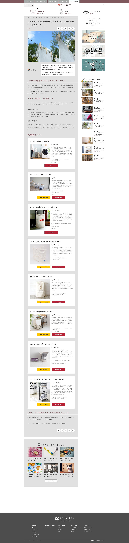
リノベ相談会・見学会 (75, 527)
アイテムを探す (61, 527)
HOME (30, 1)
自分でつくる (87, 529)
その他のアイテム (88, 531)
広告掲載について (35, 534)
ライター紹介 (34, 532)
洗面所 (29, 28)
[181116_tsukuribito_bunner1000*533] (93, 36)
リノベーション (42, 1)
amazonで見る (44, 197)
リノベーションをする (50, 525)
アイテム (75, 1)
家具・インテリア (39, 17)
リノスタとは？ (35, 529)
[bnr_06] (93, 51)
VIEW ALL (51, 480)
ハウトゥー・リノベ (49, 527)
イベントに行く (74, 525)
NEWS (33, 527)
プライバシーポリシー (100, 540)
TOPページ (34, 525)
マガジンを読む (61, 525)
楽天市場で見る (51, 165)
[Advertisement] (37, 498)
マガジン (54, 1)
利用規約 (93, 540)
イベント (64, 1)
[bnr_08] (93, 65)
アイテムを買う (32, 17)
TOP (28, 17)
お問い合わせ (34, 536)
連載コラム (60, 529)
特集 (59, 531)
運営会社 (33, 531)
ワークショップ (74, 529)
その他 (72, 531)
